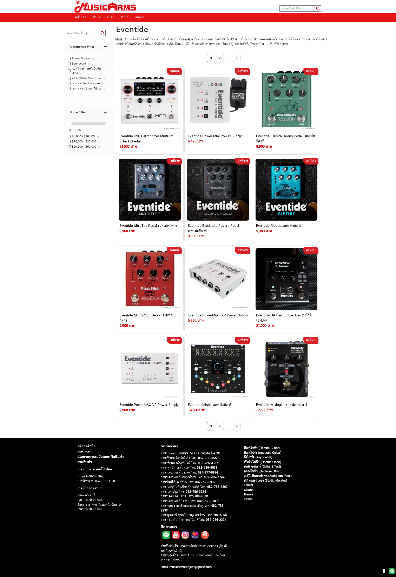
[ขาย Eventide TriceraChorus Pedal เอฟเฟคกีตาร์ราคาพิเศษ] (286, 100)
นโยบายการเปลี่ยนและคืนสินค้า (100, 456)
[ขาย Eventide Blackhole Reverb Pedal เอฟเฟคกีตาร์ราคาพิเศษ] (218, 189)
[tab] (88, 47)
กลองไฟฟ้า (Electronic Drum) (263, 471)
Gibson (248, 489)
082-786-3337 (208, 463)
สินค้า (110, 17)
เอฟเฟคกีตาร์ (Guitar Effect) (262, 466)
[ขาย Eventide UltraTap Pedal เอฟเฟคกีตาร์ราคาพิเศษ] (149, 189)
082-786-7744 (214, 477)
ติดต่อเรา (84, 451)
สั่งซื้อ (124, 17)
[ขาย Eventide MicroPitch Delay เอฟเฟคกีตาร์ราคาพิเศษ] (149, 279)
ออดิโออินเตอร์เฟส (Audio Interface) (268, 475)
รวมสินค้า (84, 461)
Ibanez (248, 494)
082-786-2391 (216, 519)
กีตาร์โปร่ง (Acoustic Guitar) (262, 452)
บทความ (141, 17)
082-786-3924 (196, 491)
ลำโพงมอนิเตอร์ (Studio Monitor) (265, 480)
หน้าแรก (80, 17)
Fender (248, 485)
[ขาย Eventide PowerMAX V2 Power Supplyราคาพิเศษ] (149, 368)
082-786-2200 (217, 486)
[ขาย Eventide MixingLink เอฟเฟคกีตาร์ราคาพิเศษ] (286, 368)
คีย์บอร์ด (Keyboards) (258, 457)
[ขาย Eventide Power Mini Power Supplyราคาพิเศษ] (218, 100)
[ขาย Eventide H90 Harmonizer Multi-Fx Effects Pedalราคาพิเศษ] (149, 100)
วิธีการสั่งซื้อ (86, 446)
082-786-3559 (208, 458)
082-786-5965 (217, 515)
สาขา (96, 17)
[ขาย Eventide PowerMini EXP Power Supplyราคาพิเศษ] (218, 279)
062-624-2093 (210, 453)
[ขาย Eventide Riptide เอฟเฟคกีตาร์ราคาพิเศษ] (286, 189)
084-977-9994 (208, 472)
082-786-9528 (198, 496)
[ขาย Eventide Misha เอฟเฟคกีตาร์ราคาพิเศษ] (218, 368)
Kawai (248, 499)
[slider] (69, 123)
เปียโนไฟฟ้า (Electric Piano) (262, 462)
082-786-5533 (207, 467)
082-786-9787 (207, 501)
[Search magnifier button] (318, 8)
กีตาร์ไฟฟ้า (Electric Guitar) (262, 448)
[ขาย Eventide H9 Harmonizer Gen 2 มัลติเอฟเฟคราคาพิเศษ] (286, 279)
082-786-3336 (205, 482)
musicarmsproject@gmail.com (190, 567)
